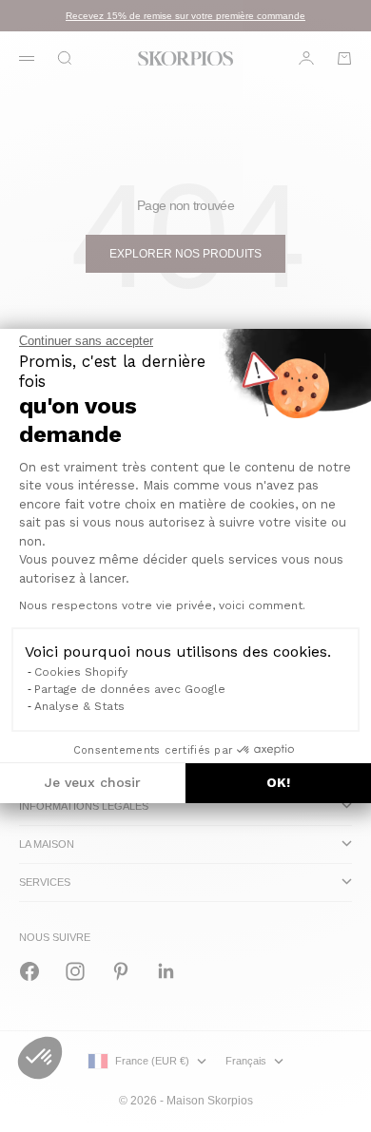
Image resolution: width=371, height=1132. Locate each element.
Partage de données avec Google (129, 689)
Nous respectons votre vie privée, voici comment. (162, 605)
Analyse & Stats (79, 706)
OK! (278, 782)
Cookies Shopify (80, 672)
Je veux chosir (93, 782)
